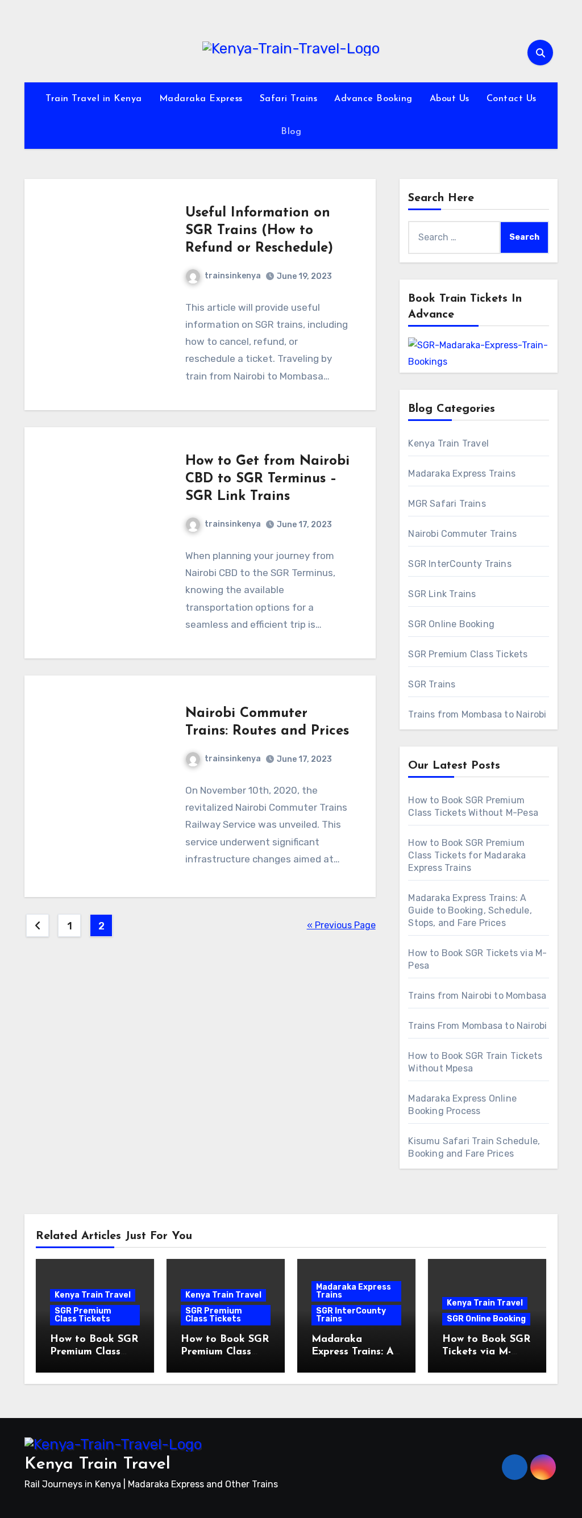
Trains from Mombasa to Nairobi (477, 714)
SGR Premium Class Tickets (467, 654)
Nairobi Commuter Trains (462, 533)
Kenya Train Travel (448, 443)
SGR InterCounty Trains (459, 563)
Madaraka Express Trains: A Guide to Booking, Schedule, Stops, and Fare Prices (469, 910)
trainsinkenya (233, 276)
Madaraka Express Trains (462, 473)
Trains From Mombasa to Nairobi (477, 1025)
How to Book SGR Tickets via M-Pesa (486, 1351)
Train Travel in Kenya (93, 98)
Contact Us (512, 98)
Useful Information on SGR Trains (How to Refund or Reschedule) (259, 230)
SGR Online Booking (451, 624)
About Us (449, 98)
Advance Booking (373, 98)
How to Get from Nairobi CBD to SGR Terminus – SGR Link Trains (267, 478)
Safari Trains (289, 98)
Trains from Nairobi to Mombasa (477, 995)
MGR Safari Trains (446, 503)
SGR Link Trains (442, 594)
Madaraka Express (201, 98)
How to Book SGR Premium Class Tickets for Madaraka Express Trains (467, 855)
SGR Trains (431, 684)
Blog (291, 131)
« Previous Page (341, 925)
